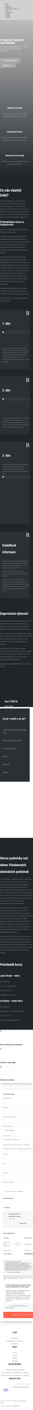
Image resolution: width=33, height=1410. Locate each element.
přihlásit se (8, 65)
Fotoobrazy (9, 12)
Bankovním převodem (14, 1261)
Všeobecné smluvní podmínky (14, 1370)
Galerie (8, 14)
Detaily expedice (10, 60)
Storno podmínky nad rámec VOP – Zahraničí (15, 1375)
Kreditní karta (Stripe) (13, 1272)
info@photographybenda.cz (21, 1387)
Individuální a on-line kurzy (14, 1341)
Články (8, 15)
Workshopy (9, 7)
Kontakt (8, 17)
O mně (7, 5)
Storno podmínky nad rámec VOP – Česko (14, 1372)
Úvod (7, 4)
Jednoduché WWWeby (13, 1406)
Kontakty (15, 1361)
